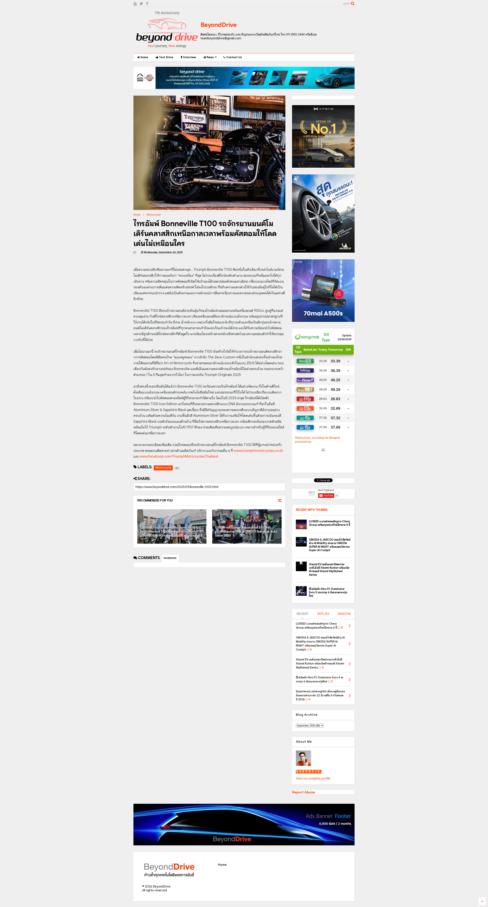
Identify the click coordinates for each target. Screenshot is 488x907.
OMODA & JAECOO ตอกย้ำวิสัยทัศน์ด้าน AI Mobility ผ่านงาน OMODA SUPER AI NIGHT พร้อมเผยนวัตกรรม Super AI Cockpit (330, 545)
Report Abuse (303, 792)
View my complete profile (313, 778)
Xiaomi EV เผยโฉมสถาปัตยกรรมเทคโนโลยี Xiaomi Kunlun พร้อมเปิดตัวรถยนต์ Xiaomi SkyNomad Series (329, 569)
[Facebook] (147, 3)
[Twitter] (141, 3)
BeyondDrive (219, 25)
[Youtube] (135, 3)
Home (144, 57)
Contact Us (234, 57)
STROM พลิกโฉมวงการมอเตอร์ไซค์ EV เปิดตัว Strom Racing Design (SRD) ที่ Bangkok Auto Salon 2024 (246, 532)
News (210, 57)
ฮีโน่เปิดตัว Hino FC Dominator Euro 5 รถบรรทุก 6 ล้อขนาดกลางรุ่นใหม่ (328, 592)
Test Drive (165, 57)
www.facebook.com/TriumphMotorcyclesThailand (179, 456)
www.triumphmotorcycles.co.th (258, 451)
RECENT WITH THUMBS (312, 510)
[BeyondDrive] (167, 48)
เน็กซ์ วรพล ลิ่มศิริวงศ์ (309, 772)
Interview (189, 57)
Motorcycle (154, 214)
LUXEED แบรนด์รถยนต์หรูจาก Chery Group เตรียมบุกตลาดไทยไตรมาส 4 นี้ (329, 523)
